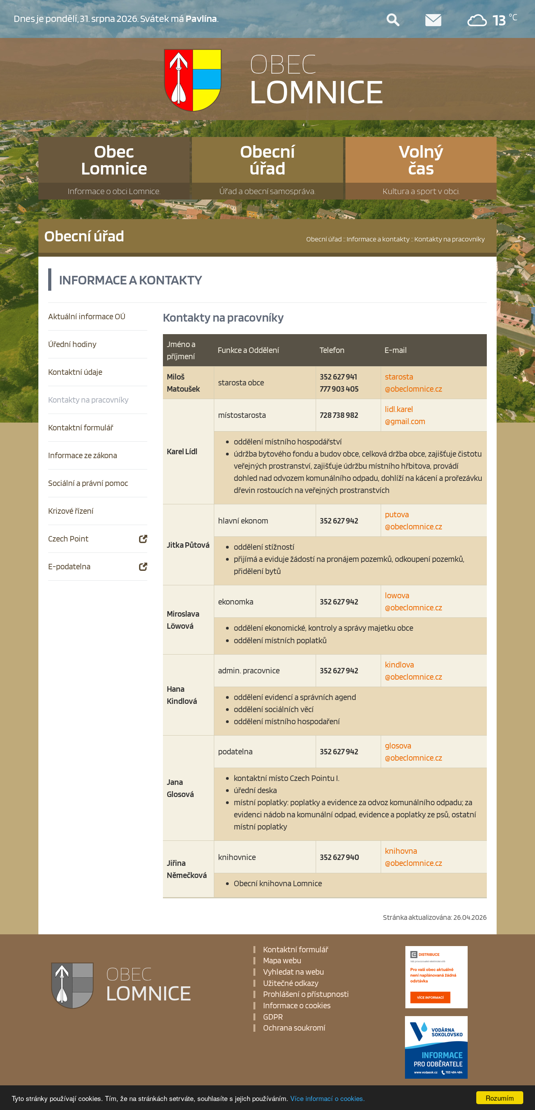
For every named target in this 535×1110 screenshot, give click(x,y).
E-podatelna (69, 566)
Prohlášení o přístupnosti (306, 994)
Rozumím (500, 1098)
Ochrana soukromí (294, 1028)
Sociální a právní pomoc (88, 483)
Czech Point (68, 538)
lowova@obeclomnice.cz (413, 601)
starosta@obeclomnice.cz (413, 383)
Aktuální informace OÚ (86, 316)
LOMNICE (316, 77)
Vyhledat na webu (293, 972)
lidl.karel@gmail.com (405, 415)
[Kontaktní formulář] (443, 20)
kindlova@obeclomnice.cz (413, 671)
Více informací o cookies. (327, 1098)
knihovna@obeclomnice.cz (413, 857)
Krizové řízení (71, 511)
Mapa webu (282, 960)
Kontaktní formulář (80, 427)
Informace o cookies (297, 1005)
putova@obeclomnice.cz (413, 520)
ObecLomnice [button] (114, 168)
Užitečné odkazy (290, 983)
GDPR (273, 1017)
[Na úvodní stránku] (202, 80)
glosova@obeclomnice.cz (413, 752)
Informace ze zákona (82, 455)
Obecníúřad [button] (267, 168)
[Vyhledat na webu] (403, 20)
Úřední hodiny (72, 344)
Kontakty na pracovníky (88, 400)
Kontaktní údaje (75, 372)
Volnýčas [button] (421, 168)
